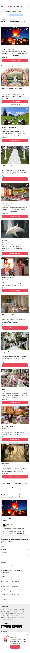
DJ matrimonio (4, 599)
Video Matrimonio (17, 578)
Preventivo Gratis (15, 60)
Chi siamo (14, 617)
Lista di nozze (13, 591)
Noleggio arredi (15, 586)
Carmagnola (4, 552)
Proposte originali (5, 596)
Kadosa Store (6, 47)
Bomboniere (16, 584)
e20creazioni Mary (7, 166)
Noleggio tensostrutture (6, 589)
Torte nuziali (14, 596)
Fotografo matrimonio (6, 578)
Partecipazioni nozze (6, 584)
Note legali (9, 609)
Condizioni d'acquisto (19, 609)
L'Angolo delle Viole (8, 314)
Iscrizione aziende (5, 617)
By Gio (4, 389)
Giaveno (3, 556)
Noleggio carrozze (5, 594)
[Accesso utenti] (28, 6)
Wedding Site (10, 619)
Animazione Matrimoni (19, 589)
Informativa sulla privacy (6, 611)
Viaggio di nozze (16, 594)
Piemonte (3, 19)
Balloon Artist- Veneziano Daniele (12, 88)
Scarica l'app (15, 647)
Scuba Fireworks (7, 203)
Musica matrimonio (5, 581)
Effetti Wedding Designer (10, 127)
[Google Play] (17, 628)
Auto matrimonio (15, 581)
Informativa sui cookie (19, 611)
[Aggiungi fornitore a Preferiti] (26, 29)
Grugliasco (3, 562)
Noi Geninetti (6, 463)
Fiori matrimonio (4, 591)
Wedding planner (23, 591)
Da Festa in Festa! (7, 277)
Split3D (4, 240)
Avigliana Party (6, 352)
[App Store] (6, 628)
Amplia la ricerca (15, 487)
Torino (9, 19)
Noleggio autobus (5, 586)
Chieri (2, 559)
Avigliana (3, 549)
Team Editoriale (21, 617)
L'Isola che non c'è (7, 426)
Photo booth (22, 596)
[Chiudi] (27, 634)
